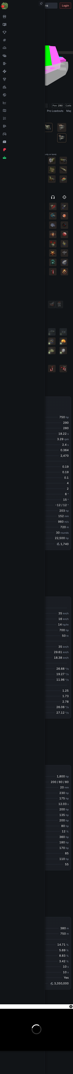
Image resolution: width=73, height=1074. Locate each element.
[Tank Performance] (22, 48)
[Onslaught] (22, 32)
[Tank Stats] (22, 40)
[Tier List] (22, 126)
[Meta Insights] (22, 102)
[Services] (22, 16)
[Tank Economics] (22, 55)
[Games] (22, 134)
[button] (71, 1006)
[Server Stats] (22, 95)
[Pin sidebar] (41, 3)
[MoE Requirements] (22, 71)
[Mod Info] (22, 157)
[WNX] (22, 24)
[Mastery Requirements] (22, 79)
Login (65, 5)
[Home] (22, 5)
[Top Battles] (22, 87)
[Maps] (22, 110)
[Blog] (22, 142)
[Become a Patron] (22, 149)
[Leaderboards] (22, 118)
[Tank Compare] (22, 63)
